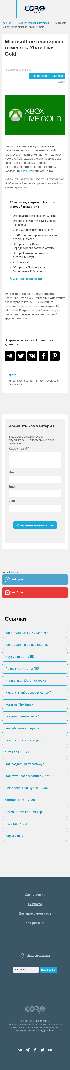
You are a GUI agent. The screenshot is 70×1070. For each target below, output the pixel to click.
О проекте (35, 923)
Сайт (12, 501)
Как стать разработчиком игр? (28, 776)
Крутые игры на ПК (19, 657)
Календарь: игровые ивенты (26, 645)
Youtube (49, 1050)
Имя (13, 472)
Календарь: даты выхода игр (26, 633)
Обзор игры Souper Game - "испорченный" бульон (30, 269)
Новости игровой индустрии (47, 76)
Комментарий (19, 448)
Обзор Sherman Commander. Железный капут (31, 255)
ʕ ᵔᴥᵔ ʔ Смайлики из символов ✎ (33, 229)
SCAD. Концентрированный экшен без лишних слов (35, 237)
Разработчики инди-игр (23, 728)
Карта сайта (14, 836)
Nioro (62, 87)
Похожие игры (16, 824)
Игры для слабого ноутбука (25, 680)
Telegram (27, 1050)
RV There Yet (21, 262)
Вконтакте (20, 1050)
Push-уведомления (38, 955)
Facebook (35, 1050)
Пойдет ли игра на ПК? (22, 668)
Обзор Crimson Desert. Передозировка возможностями (34, 246)
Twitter (42, 1050)
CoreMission (34, 9)
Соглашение (35, 895)
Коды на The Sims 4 (19, 704)
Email (13, 486)
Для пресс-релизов (35, 913)
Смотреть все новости (27, 278)
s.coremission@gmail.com (41, 1030)
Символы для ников (20, 800)
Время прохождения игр (23, 812)
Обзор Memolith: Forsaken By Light (34, 215)
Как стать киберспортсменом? (28, 692)
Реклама (35, 904)
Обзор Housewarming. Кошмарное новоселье (34, 222)
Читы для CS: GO (17, 752)
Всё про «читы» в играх (23, 740)
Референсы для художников (26, 788)
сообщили (27, 171)
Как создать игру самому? (24, 764)
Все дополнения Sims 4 (22, 716)
